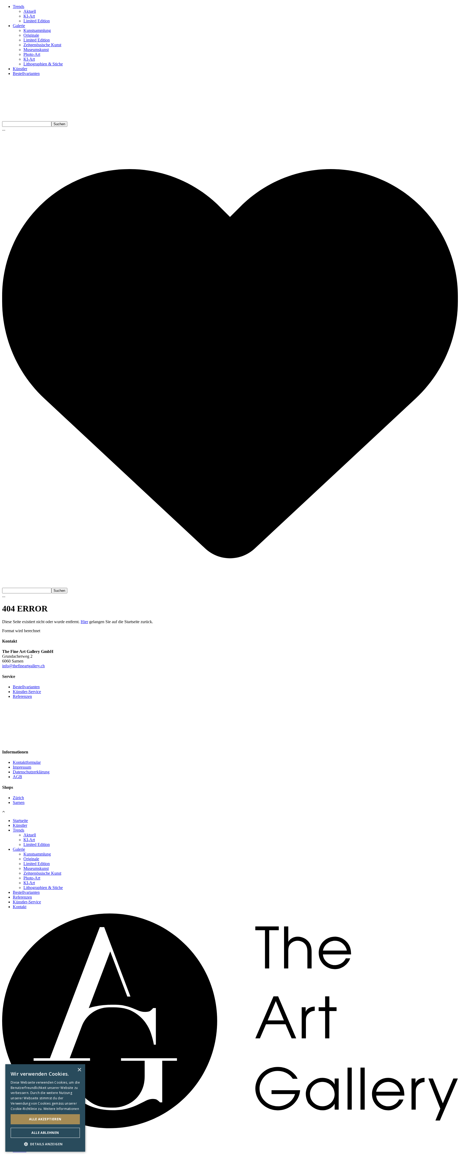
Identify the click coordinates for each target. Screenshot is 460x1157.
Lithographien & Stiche (43, 64)
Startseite (20, 820)
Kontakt (19, 906)
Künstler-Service (27, 691)
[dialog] (45, 1108)
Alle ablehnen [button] (45, 1132)
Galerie (19, 25)
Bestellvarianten (26, 73)
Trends (18, 6)
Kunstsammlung (37, 30)
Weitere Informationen (61, 1108)
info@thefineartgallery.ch (23, 666)
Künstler (20, 68)
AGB (17, 776)
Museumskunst (36, 49)
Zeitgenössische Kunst (42, 45)
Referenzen (22, 696)
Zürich (18, 797)
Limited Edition (36, 21)
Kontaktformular (27, 762)
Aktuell (29, 11)
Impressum (22, 767)
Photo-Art (31, 54)
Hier (84, 621)
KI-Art (29, 16)
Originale (31, 35)
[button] (45, 1143)
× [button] (79, 1070)
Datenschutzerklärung (31, 772)
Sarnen (18, 802)
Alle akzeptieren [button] (45, 1119)
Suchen (59, 124)
